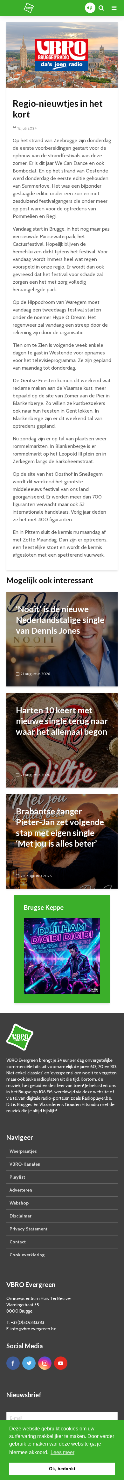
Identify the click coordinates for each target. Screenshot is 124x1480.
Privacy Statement (28, 1229)
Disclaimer (20, 1216)
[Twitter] (29, 1363)
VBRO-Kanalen (25, 1164)
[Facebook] (13, 1363)
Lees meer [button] (62, 1452)
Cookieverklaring (27, 1255)
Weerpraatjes (23, 1151)
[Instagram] (45, 1363)
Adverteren (21, 1190)
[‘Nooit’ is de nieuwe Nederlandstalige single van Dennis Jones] (62, 639)
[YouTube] (60, 1363)
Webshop (19, 1203)
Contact (18, 1242)
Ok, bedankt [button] (62, 1468)
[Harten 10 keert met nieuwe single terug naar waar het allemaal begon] (62, 740)
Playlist (17, 1177)
